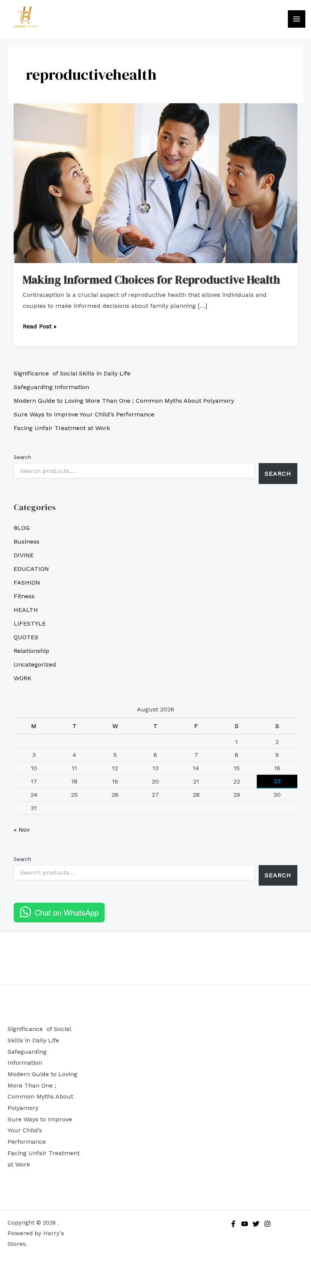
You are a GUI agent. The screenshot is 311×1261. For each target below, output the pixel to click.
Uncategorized (35, 664)
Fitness (24, 596)
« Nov (22, 829)
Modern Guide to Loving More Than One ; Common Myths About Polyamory (124, 400)
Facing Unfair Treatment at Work (62, 428)
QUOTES (26, 637)
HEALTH (26, 609)
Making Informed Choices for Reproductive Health (151, 279)
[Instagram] (267, 1223)
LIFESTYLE (30, 623)
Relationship (31, 650)
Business (26, 541)
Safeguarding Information (51, 387)
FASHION (27, 582)
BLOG (22, 527)
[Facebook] (233, 1223)
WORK (22, 678)
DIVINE (24, 555)
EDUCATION (31, 568)
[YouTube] (244, 1223)
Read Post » (40, 325)
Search (22, 457)
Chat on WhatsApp (67, 912)
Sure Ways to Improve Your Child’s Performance (84, 414)
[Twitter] (256, 1223)
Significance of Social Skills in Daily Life (72, 373)
